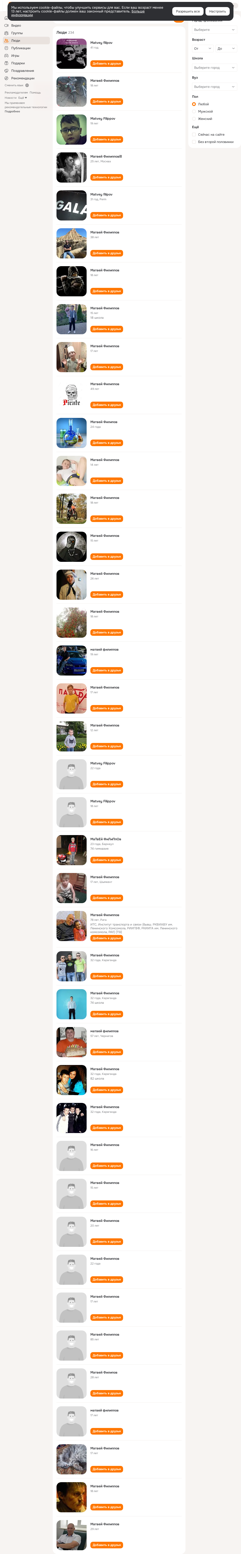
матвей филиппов (104, 649)
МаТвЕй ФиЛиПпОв (105, 839)
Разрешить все (188, 11)
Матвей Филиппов (104, 80)
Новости (10, 98)
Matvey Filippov (102, 118)
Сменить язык (14, 85)
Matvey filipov (101, 43)
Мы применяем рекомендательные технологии (26, 107)
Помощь (35, 92)
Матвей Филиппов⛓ (106, 156)
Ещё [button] (21, 98)
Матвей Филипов (103, 422)
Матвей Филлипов (104, 687)
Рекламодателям (16, 92)
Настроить (217, 11)
